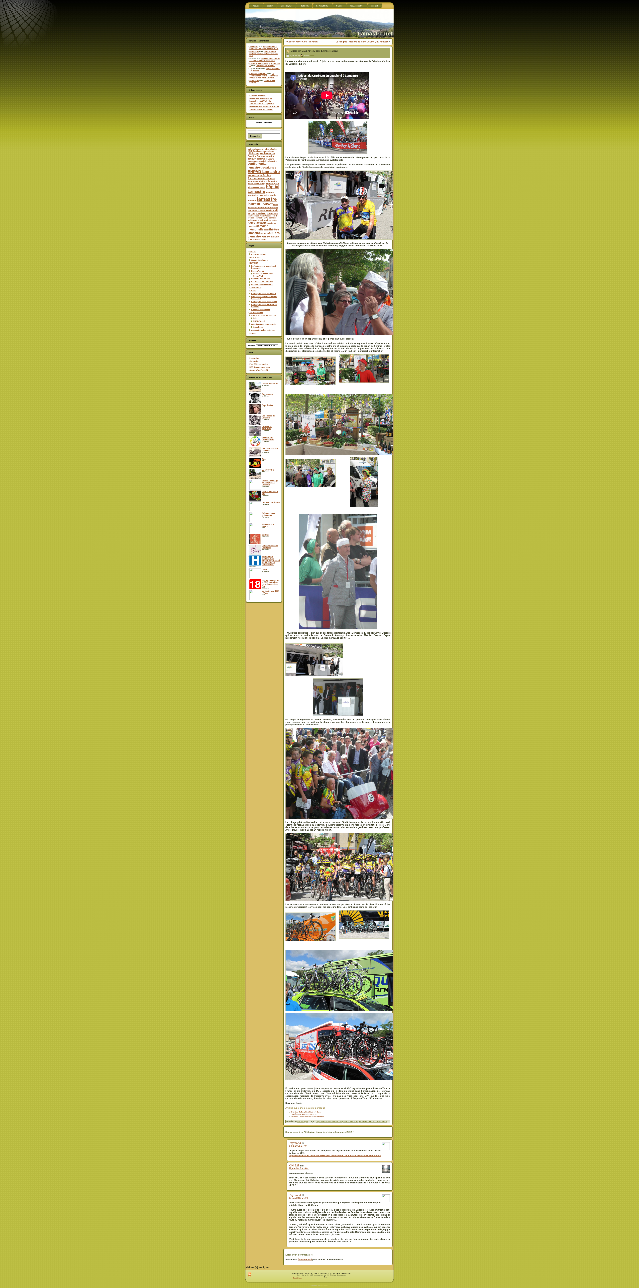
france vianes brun (256, 183)
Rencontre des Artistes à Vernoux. (264, 107)
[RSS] (249, 1274)
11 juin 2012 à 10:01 (299, 1168)
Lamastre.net (375, 33)
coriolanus (254, 51)
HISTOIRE (253, 263)
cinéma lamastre (269, 161)
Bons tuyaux (255, 257)
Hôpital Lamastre (263, 189)
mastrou (261, 213)
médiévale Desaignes (264, 216)
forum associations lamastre (262, 181)
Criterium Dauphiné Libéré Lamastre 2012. (314, 50)
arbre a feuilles (271, 149)
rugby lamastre (257, 222)
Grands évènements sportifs (263, 324)
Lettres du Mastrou (270, 383)
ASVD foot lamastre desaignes (261, 151)
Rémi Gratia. (267, 405)
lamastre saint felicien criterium (373, 1121)
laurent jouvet (260, 204)
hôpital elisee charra (256, 187)
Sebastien (253, 46)
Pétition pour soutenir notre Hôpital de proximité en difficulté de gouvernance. (271, 560)
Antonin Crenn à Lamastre (261, 110)
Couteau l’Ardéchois (271, 502)
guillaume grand (271, 183)
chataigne (269, 159)
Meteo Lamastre (264, 122)
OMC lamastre (270, 218)
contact (252, 333)
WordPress (324, 1285)
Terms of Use (311, 1273)
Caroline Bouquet (257, 156)
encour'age (255, 175)
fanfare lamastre (266, 178)
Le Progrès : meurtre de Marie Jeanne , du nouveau (362, 41)
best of (252, 251)
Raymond (295, 1143)
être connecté (305, 1259)
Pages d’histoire (258, 271)
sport (266, 230)
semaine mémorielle (258, 227)
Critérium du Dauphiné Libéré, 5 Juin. (306, 1112)
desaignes (268, 167)
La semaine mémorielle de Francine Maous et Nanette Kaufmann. (263, 76)
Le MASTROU (255, 288)
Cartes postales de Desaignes (264, 302)
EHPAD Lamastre (264, 171)
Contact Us (297, 1273)
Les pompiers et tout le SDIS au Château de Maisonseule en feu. (271, 583)
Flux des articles (258, 364)
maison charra (265, 207)
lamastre (267, 199)
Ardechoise (258, 327)
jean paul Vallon (262, 195)
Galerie (252, 291)
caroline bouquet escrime (261, 157)
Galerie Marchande (259, 260)
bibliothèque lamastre (261, 153)
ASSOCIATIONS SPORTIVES (263, 315)
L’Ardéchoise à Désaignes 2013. (304, 1114)
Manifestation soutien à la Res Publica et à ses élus (263, 53)
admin (312, 55)
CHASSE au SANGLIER (267, 428)
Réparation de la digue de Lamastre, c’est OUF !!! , (264, 47)
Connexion (254, 361)
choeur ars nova (255, 161)
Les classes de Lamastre (262, 282)
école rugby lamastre (257, 239)
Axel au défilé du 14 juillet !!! (261, 104)
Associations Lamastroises (263, 330)
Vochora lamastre (270, 236)
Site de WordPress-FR (259, 370)
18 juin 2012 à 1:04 (298, 1198)
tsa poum (264, 233)
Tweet (326, 1277)
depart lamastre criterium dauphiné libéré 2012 (337, 1121)
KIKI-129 (294, 1165)
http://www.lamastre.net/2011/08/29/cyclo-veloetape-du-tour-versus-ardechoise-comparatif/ (335, 1155)
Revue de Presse (258, 254)
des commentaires (259, 367)
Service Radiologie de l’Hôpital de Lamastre (270, 483)
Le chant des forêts (257, 96)
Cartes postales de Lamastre (263, 294)
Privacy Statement (342, 1273)
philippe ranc (253, 220)
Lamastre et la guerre (260, 279)
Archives (251, 346)
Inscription (254, 358)
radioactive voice (268, 220)
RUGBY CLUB (259, 321)
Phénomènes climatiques (262, 285)
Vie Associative (256, 313)
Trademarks (325, 1273)
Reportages (302, 1121)
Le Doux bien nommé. (265, 66)
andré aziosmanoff (256, 149)
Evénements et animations (268, 514)
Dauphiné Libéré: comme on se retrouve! (307, 1116)
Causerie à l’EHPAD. (258, 74)
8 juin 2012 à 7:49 (298, 1146)
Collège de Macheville (260, 310)
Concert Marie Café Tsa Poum (302, 41)
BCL (255, 318)
